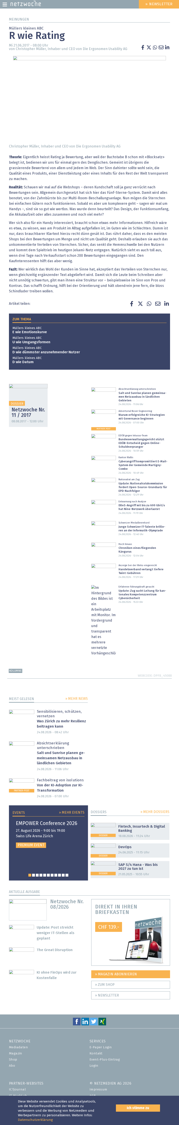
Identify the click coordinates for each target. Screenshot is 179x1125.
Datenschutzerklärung (35, 1120)
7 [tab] (52, 875)
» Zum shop (105, 984)
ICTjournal (17, 1089)
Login (94, 1065)
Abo (12, 1065)
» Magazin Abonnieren (116, 974)
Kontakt (96, 1053)
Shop (13, 1059)
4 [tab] (41, 875)
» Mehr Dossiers (154, 812)
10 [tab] (63, 875)
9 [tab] (59, 875)
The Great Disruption (55, 950)
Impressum (98, 1089)
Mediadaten (18, 1047)
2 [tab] (33, 875)
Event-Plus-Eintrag (105, 1059)
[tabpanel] (48, 834)
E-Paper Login (101, 1047)
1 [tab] (29, 875)
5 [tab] (44, 875)
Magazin (15, 1053)
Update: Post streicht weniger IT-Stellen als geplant (55, 933)
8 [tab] (55, 875)
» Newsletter (107, 995)
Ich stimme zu (138, 1108)
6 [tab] (48, 875)
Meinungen (19, 19)
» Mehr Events (71, 812)
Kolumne (15, 670)
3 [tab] (37, 875)
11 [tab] (66, 875)
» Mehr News (76, 698)
